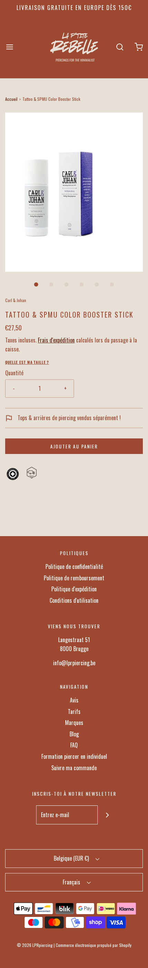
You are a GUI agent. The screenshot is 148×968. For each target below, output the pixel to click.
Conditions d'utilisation (74, 600)
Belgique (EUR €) (72, 858)
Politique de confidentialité (74, 566)
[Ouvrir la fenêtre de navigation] (9, 46)
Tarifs (74, 711)
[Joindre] (107, 814)
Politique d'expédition (74, 589)
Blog (74, 734)
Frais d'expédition (56, 340)
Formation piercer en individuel (74, 756)
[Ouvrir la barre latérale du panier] (138, 46)
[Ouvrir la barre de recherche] (119, 46)
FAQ (74, 745)
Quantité (14, 373)
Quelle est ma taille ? (27, 362)
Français (72, 882)
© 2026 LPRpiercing (35, 945)
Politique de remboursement (74, 578)
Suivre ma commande (74, 768)
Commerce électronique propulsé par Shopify (93, 945)
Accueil (11, 99)
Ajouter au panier (74, 446)
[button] (74, 192)
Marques (74, 722)
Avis (74, 700)
